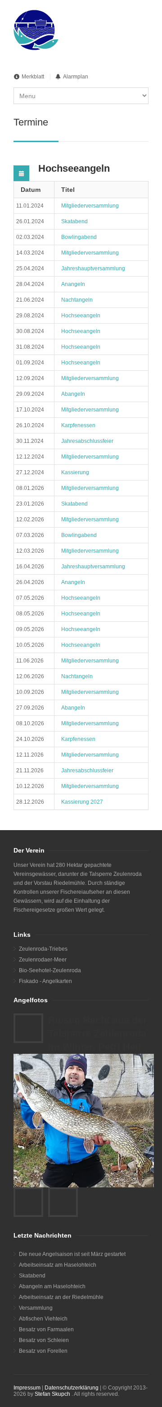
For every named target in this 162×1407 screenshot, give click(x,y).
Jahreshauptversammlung (93, 268)
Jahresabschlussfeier (87, 441)
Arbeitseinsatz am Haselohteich (57, 1265)
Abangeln (73, 394)
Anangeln (73, 284)
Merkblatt (33, 77)
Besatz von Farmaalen (46, 1329)
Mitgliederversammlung (90, 206)
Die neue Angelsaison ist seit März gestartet (72, 1254)
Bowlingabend (79, 237)
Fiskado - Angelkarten (45, 981)
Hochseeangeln (80, 315)
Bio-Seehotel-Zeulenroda (50, 970)
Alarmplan (75, 77)
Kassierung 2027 (82, 802)
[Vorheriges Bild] (28, 1202)
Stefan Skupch (52, 1394)
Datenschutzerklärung (72, 1388)
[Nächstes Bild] (63, 1202)
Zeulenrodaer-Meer (43, 960)
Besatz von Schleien (44, 1340)
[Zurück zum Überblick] (28, 1028)
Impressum (27, 1388)
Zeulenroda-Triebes (43, 949)
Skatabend (74, 221)
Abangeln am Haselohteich (52, 1286)
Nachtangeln (77, 300)
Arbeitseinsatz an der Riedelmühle (61, 1297)
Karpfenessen (78, 425)
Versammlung (36, 1308)
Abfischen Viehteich (43, 1319)
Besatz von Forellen (43, 1351)
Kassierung (75, 472)
